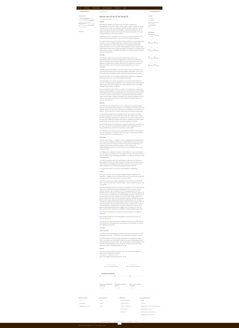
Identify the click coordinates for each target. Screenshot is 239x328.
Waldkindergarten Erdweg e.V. (147, 309)
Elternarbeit (86, 20)
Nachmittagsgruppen (107, 8)
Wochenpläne (104, 11)
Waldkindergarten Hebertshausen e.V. (148, 311)
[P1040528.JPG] (157, 65)
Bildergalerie (117, 8)
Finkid (101, 300)
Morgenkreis (82, 23)
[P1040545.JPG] (157, 43)
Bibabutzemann (91, 18)
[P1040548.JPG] (157, 35)
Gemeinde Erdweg (124, 303)
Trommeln (82, 25)
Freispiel (91, 20)
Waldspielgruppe (96, 8)
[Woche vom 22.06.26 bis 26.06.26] (122, 278)
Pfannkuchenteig (88, 23)
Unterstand (86, 25)
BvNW (142, 300)
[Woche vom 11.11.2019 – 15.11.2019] (136, 278)
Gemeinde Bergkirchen (125, 300)
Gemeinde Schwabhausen (126, 306)
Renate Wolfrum (107, 19)
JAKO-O (102, 303)
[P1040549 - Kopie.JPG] (151, 36)
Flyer (81, 300)
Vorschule (91, 25)
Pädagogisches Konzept (84, 306)
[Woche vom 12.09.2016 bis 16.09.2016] (107, 278)
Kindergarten (87, 8)
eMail (149, 26)
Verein (79, 8)
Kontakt (136, 321)
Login (124, 8)
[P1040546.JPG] (151, 43)
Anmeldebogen (84, 11)
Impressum (130, 321)
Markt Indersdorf (124, 309)
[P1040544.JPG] (151, 50)
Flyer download (155, 11)
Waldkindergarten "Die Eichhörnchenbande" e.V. (151, 306)
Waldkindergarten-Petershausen (147, 314)
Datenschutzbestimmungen (119, 321)
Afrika (79, 18)
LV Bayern (143, 303)
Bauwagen (84, 18)
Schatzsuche (93, 23)
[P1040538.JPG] (157, 50)
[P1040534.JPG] (151, 58)
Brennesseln (80, 20)
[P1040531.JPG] (157, 58)
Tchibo (101, 306)
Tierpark (79, 25)
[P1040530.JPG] (151, 65)
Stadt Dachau (123, 311)
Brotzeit (83, 20)
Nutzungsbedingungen (106, 321)
